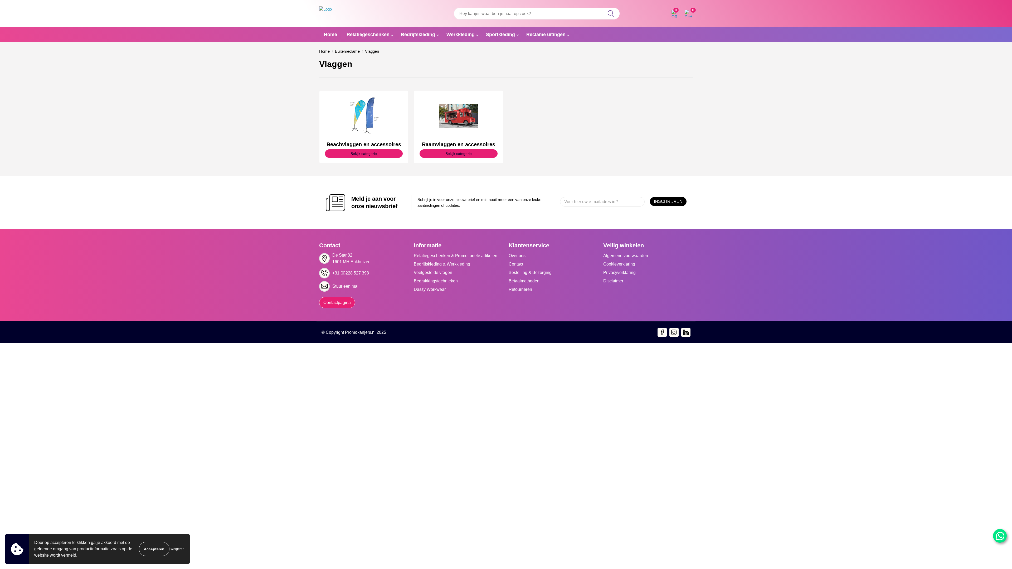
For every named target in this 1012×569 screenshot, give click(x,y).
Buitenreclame (347, 51)
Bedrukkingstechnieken (436, 281)
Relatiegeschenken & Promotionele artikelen (455, 255)
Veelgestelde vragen (433, 272)
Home (330, 34)
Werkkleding (460, 34)
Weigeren (177, 549)
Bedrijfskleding (418, 34)
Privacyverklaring (619, 272)
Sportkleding (500, 34)
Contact (516, 264)
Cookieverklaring (619, 264)
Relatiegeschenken (368, 34)
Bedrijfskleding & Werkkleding (442, 264)
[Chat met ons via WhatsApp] (1000, 536)
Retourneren (520, 289)
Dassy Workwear (430, 289)
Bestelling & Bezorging (530, 272)
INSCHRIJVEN (668, 201)
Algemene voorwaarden (625, 255)
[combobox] (536, 13)
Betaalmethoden (524, 281)
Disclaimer (613, 281)
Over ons (517, 255)
